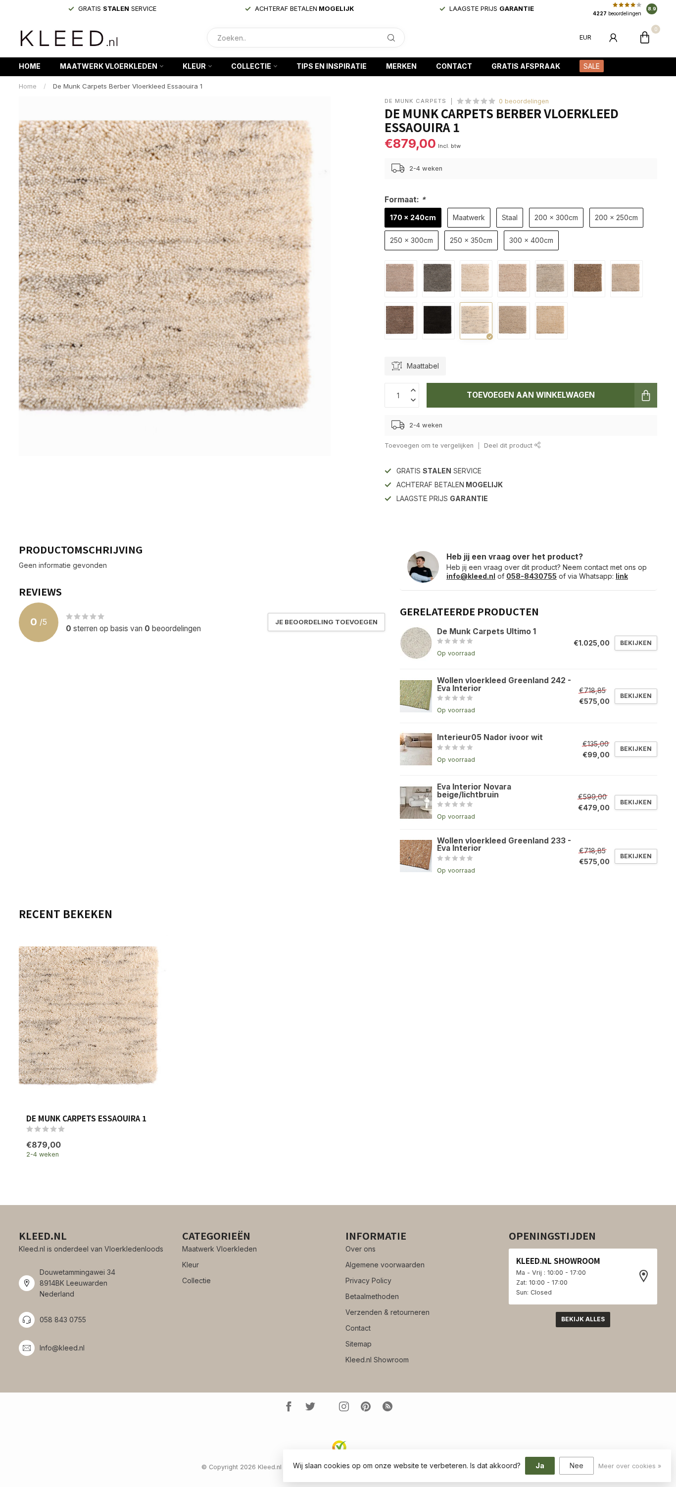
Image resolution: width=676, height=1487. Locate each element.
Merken (401, 66)
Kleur (194, 66)
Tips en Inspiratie (331, 66)
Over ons (360, 1249)
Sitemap (358, 1344)
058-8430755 (531, 576)
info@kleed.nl (470, 576)
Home (30, 66)
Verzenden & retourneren (387, 1312)
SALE (591, 66)
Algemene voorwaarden (385, 1264)
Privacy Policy (368, 1280)
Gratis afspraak (525, 66)
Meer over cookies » (629, 1466)
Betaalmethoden (372, 1296)
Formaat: (405, 199)
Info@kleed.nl (62, 1348)
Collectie (251, 66)
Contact (454, 66)
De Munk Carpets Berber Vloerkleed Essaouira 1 (127, 86)
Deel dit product (509, 445)
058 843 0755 (63, 1319)
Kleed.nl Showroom (377, 1359)
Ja (539, 1465)
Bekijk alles (583, 1319)
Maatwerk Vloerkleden (108, 66)
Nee (576, 1465)
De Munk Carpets (415, 101)
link (622, 576)
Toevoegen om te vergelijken (429, 445)
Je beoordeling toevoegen (326, 622)
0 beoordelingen (524, 101)
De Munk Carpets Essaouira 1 (86, 1118)
